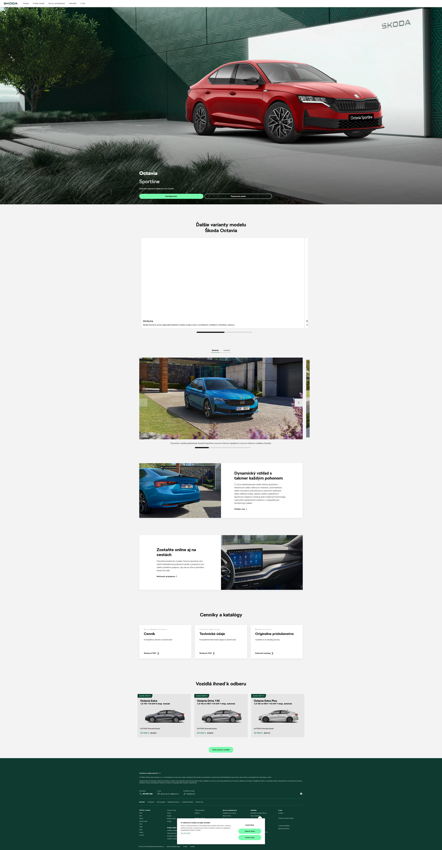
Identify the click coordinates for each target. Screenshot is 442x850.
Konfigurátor (171, 196)
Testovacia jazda (238, 196)
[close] (260, 818)
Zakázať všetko (250, 831)
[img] (11, 3)
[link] (165, 643)
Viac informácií (185, 833)
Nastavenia (249, 825)
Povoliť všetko (250, 837)
